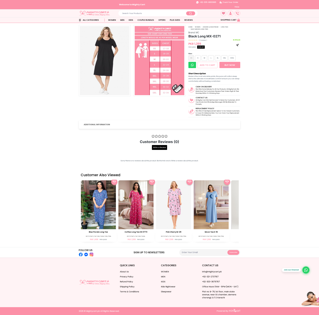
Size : (190, 53)
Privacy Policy (126, 276)
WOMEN (112, 20)
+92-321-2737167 (210, 276)
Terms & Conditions (129, 291)
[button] (223, 13)
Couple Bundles (145, 20)
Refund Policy (126, 281)
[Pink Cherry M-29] (137, 211)
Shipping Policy (127, 286)
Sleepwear (166, 291)
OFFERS (161, 20)
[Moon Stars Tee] (212, 211)
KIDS (131, 20)
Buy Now (230, 65)
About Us (124, 271)
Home (190, 27)
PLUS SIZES (175, 20)
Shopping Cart (229, 19)
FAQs (237, 7)
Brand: (193, 32)
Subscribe (233, 252)
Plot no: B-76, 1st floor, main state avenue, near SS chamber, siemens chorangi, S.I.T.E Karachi (219, 294)
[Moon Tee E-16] (175, 211)
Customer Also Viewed (100, 175)
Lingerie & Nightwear (210, 27)
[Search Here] (190, 13)
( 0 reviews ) (203, 40)
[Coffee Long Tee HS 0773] (99, 211)
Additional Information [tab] (97, 124)
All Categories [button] (90, 20)
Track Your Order (230, 2)
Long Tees (224, 27)
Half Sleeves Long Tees (199, 29)
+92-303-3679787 (211, 281)
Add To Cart (207, 65)
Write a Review (159, 147)
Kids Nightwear (168, 286)
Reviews (188, 20)
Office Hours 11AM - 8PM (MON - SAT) (220, 286)
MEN (122, 20)
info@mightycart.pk (212, 271)
